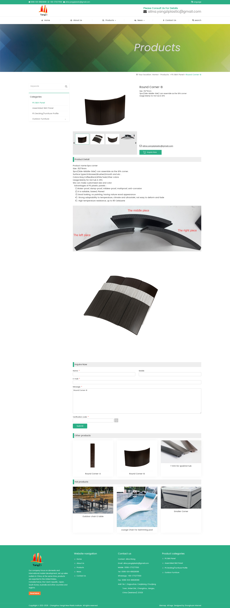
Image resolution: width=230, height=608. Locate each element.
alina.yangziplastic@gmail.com (77, 2)
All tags (170, 605)
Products (164, 74)
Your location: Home (148, 74)
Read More (34, 593)
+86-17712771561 (56, 2)
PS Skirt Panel (177, 74)
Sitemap (162, 605)
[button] (136, 143)
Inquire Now (152, 152)
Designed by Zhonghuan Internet (187, 605)
